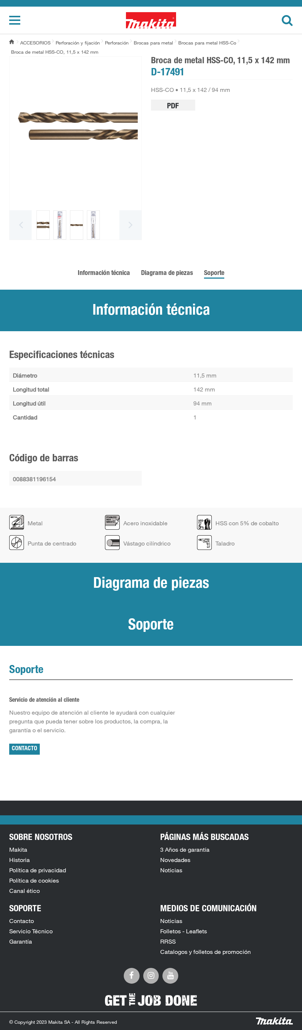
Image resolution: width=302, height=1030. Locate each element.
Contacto (21, 921)
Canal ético (24, 890)
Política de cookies (34, 880)
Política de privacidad (37, 870)
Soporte (214, 273)
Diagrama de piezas (167, 273)
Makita (18, 849)
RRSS (168, 941)
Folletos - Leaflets (183, 931)
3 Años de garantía (185, 849)
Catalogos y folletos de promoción (205, 951)
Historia (19, 859)
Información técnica (104, 273)
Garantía (20, 941)
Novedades (175, 859)
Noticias (171, 870)
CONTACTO (24, 749)
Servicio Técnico (31, 931)
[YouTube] (170, 975)
